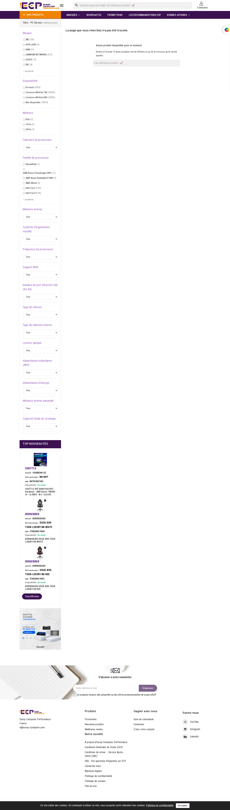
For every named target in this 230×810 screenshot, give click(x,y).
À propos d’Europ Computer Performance (106, 742)
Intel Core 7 (33, 188)
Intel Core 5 (33, 193)
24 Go (30, 129)
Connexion (139, 724)
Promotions (91, 719)
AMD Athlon (33, 183)
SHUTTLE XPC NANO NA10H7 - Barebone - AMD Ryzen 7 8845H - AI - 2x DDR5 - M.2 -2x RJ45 (40, 492)
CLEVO (31, 59)
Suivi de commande (144, 719)
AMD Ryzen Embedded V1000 (41, 178)
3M (30, 39)
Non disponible (37, 102)
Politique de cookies (95, 781)
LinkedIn (194, 736)
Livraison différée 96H (40, 97)
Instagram (195, 729)
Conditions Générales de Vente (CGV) (104, 747)
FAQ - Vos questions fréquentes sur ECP (105, 761)
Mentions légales (93, 771)
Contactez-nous (93, 766)
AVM (30, 49)
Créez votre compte (144, 729)
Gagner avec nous (145, 711)
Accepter (182, 805)
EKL (29, 64)
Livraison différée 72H (40, 92)
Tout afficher (32, 596)
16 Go (30, 124)
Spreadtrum (33, 164)
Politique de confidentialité (98, 776)
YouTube (194, 721)
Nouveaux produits (94, 724)
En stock (33, 87)
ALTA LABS (32, 44)
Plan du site (91, 786)
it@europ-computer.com (32, 727)
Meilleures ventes (94, 729)
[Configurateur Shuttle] (40, 628)
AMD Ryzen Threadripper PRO (39, 173)
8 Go (29, 119)
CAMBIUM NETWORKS (39, 54)
